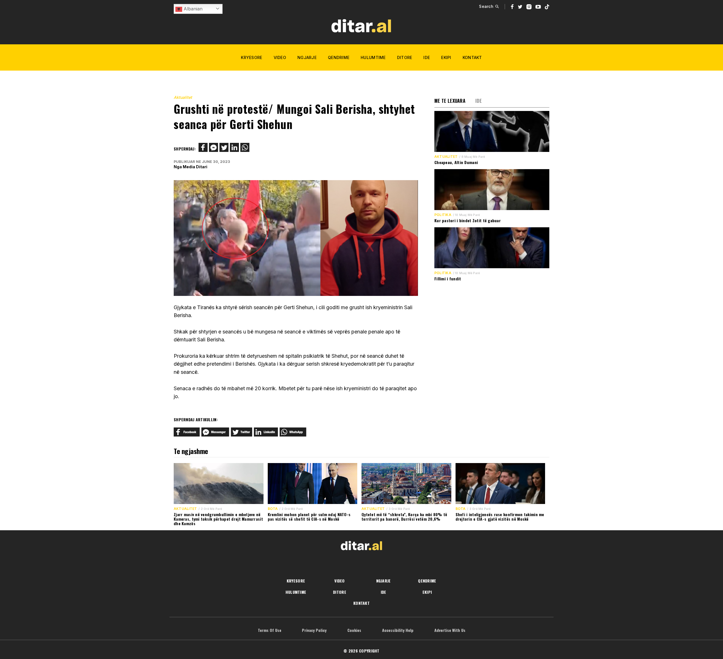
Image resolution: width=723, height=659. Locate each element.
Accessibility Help (397, 630)
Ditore (404, 57)
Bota (273, 509)
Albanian (192, 9)
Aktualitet (183, 97)
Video (280, 57)
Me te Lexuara (449, 101)
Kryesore (251, 57)
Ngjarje (307, 57)
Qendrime (338, 57)
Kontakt (472, 57)
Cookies (354, 630)
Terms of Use (269, 630)
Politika (442, 215)
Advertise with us (449, 630)
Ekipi (446, 57)
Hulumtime (373, 57)
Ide (426, 57)
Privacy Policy (314, 630)
